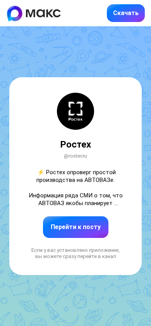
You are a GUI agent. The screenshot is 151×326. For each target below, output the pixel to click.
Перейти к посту (76, 227)
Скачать (126, 13)
